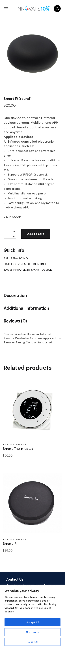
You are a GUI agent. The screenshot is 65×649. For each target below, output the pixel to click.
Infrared (19, 270)
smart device (41, 270)
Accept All (32, 622)
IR (28, 270)
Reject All (32, 642)
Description (15, 295)
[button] (8, 9)
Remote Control (34, 264)
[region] (32, 617)
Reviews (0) (15, 321)
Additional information (26, 308)
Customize (32, 632)
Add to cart (35, 234)
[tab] (18, 297)
